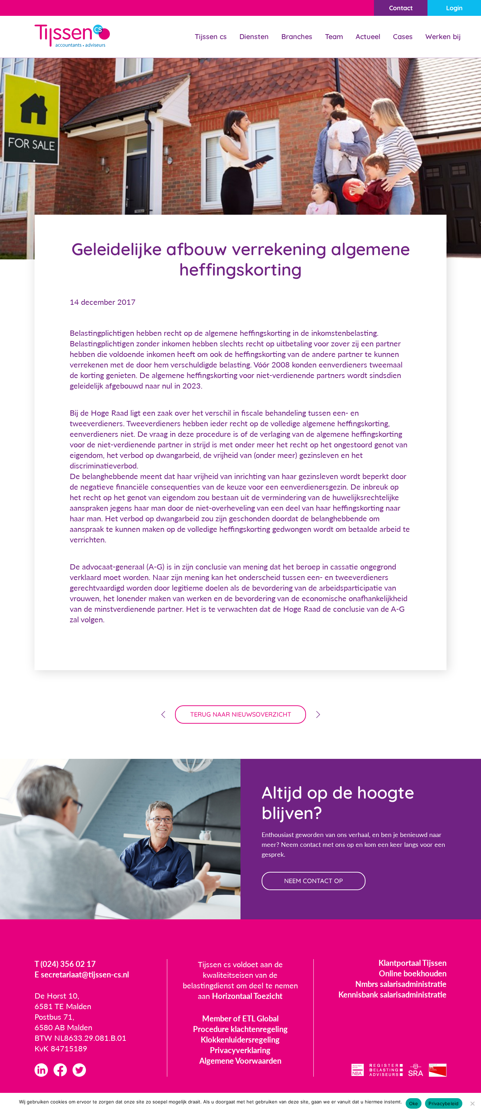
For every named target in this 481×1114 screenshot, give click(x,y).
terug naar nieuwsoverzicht (240, 714)
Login (454, 8)
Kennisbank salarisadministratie (392, 994)
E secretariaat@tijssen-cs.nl (82, 974)
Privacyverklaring (240, 1050)
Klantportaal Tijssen (412, 963)
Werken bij (443, 36)
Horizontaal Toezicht (247, 996)
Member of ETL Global (240, 1018)
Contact (401, 8)
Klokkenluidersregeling (240, 1039)
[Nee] (472, 1103)
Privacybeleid (443, 1103)
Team (334, 36)
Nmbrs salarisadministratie (400, 984)
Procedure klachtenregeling (240, 1029)
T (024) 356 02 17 (65, 964)
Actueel (368, 36)
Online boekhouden (412, 973)
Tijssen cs (211, 36)
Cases (403, 36)
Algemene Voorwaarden (240, 1060)
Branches (296, 36)
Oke (413, 1103)
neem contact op (313, 881)
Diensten (254, 36)
